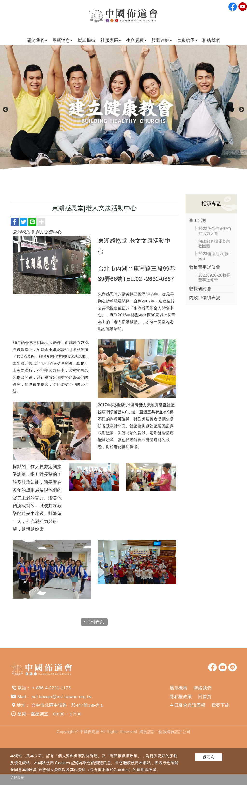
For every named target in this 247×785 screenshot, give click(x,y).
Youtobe (242, 6)
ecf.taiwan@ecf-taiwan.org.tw (62, 696)
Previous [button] (5, 110)
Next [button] (241, 110)
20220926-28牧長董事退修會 (214, 277)
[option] (123, 110)
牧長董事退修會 (204, 267)
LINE (232, 667)
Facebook (232, 6)
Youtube (222, 667)
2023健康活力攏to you (214, 256)
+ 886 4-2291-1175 (51, 687)
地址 (21, 705)
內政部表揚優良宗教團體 (214, 243)
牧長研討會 (200, 288)
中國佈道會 (123, 15)
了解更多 (17, 777)
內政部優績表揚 (204, 297)
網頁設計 (147, 732)
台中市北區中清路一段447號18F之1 (67, 705)
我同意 (209, 757)
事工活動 (198, 220)
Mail (21, 696)
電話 (21, 687)
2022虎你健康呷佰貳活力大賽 (214, 231)
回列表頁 (95, 621)
